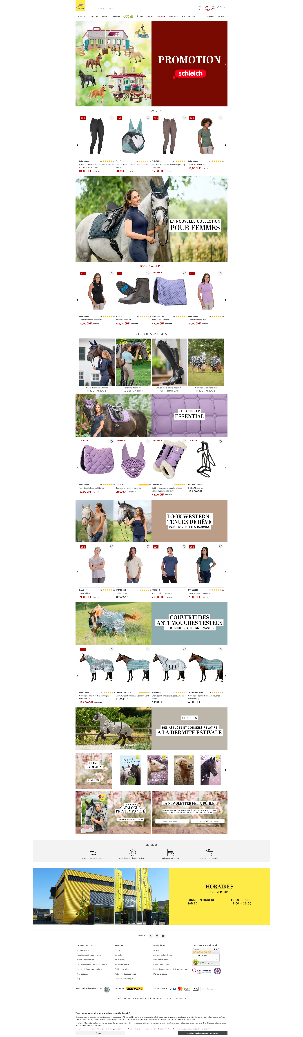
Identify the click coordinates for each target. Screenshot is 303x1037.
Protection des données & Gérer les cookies (170, 969)
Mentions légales (160, 973)
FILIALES (156, 950)
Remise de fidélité (122, 964)
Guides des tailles (122, 969)
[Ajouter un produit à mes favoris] (111, 117)
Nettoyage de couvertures (125, 973)
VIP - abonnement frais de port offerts (91, 964)
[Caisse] (225, 7)
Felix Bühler (159, 945)
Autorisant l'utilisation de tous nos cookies (202, 1033)
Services (119, 945)
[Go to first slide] (225, 64)
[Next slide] (225, 145)
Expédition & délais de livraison (88, 954)
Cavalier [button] (94, 16)
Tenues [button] (150, 16)
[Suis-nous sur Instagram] (150, 936)
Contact (118, 950)
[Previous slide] (77, 64)
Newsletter (119, 959)
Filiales (221, 16)
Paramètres (100, 1033)
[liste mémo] (219, 7)
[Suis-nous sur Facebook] (157, 936)
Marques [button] (173, 16)
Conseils (118, 954)
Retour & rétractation (85, 959)
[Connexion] (213, 7)
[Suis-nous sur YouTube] (163, 936)
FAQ (78, 978)
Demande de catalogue (124, 978)
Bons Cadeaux (82, 973)
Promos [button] (161, 16)
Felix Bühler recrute (161, 959)
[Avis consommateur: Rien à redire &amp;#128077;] (206, 956)
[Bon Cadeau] (94, 771)
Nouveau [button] (82, 16)
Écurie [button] (140, 16)
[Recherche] (200, 8)
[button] (128, 16)
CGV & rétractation (161, 964)
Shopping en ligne (85, 945)
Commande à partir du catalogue (89, 969)
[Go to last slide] (77, 145)
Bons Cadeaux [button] (188, 16)
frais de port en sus (180, 998)
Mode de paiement (83, 950)
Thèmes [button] (116, 16)
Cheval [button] (105, 16)
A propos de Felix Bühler (163, 954)
